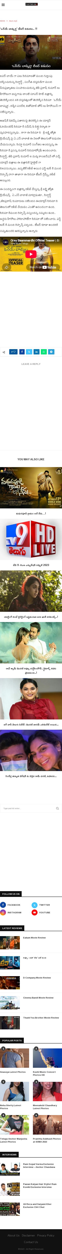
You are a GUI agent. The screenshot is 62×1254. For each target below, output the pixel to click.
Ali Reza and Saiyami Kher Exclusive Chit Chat (37, 1206)
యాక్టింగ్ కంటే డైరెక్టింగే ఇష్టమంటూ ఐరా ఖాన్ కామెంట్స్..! (31, 616)
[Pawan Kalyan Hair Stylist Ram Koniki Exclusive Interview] (10, 1189)
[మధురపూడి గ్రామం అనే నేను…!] (31, 487)
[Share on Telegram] (51, 351)
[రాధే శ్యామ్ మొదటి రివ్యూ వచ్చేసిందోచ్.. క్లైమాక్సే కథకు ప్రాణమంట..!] (31, 642)
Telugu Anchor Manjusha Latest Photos (13, 1140)
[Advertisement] (31, 311)
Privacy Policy (45, 1235)
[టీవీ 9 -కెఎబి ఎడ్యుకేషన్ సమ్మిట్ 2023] (31, 539)
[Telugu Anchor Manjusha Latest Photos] (14, 1125)
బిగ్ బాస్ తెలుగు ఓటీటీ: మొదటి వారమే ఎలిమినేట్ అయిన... (31, 724)
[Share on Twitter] (29, 351)
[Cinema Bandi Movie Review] (10, 1002)
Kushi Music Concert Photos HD (44, 1073)
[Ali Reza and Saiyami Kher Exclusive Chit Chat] (10, 1209)
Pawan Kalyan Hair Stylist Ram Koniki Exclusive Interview (40, 1186)
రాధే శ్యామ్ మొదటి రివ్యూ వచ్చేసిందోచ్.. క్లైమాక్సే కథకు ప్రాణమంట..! (31, 670)
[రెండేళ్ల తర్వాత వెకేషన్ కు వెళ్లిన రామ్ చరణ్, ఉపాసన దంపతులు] (31, 750)
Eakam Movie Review (34, 937)
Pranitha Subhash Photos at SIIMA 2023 (47, 1140)
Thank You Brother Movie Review (41, 1017)
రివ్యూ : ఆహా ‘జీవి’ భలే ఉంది (34, 957)
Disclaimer (28, 1235)
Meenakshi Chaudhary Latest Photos (45, 1107)
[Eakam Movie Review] (10, 942)
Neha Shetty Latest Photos (10, 1107)
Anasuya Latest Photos (13, 1071)
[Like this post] (14, 351)
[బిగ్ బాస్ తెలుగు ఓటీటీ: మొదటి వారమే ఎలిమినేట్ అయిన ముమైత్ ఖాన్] (31, 698)
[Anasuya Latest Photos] (14, 1058)
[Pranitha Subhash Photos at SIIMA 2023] (47, 1125)
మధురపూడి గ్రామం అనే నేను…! (31, 513)
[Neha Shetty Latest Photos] (14, 1091)
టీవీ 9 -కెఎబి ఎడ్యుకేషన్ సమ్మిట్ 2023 (31, 564)
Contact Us (31, 1242)
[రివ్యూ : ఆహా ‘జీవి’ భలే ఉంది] (10, 962)
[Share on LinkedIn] (37, 351)
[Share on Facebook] (22, 351)
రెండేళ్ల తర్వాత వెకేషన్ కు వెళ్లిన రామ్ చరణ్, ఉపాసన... (31, 776)
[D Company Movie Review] (10, 982)
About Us (14, 1235)
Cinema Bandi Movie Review (38, 997)
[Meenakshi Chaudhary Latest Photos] (47, 1091)
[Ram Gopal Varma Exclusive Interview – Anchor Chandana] (10, 1169)
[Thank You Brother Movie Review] (10, 1022)
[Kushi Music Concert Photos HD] (47, 1058)
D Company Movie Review (37, 977)
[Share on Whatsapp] (44, 351)
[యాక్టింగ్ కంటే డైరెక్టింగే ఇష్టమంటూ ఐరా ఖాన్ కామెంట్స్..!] (31, 591)
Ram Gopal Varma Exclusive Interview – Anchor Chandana (39, 1165)
